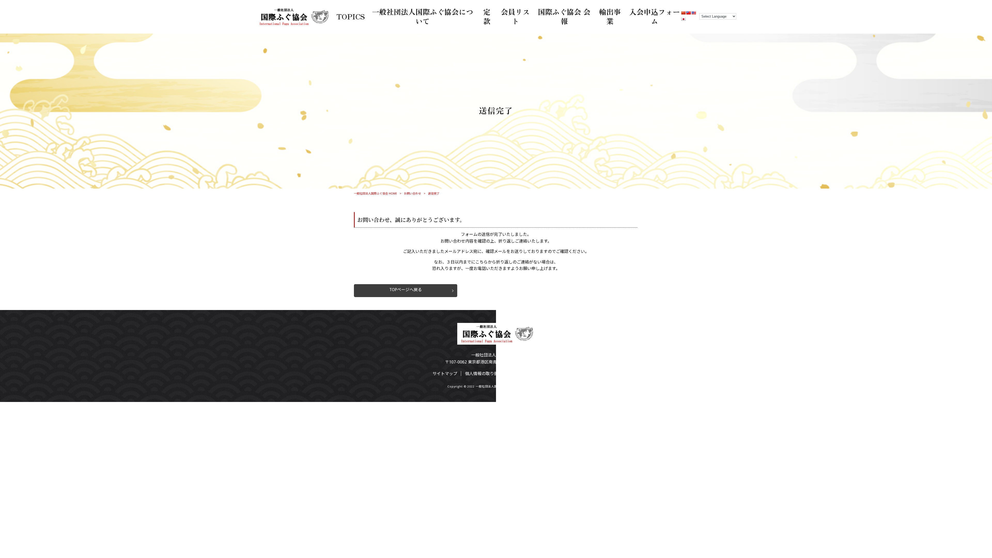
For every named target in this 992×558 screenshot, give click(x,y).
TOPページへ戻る (405, 289)
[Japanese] (683, 19)
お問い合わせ (412, 193)
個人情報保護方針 (543, 373)
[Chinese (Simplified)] (683, 13)
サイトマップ (444, 373)
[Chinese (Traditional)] (688, 13)
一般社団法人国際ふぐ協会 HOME (375, 193)
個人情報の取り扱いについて (492, 373)
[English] (693, 13)
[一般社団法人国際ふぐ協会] (293, 23)
